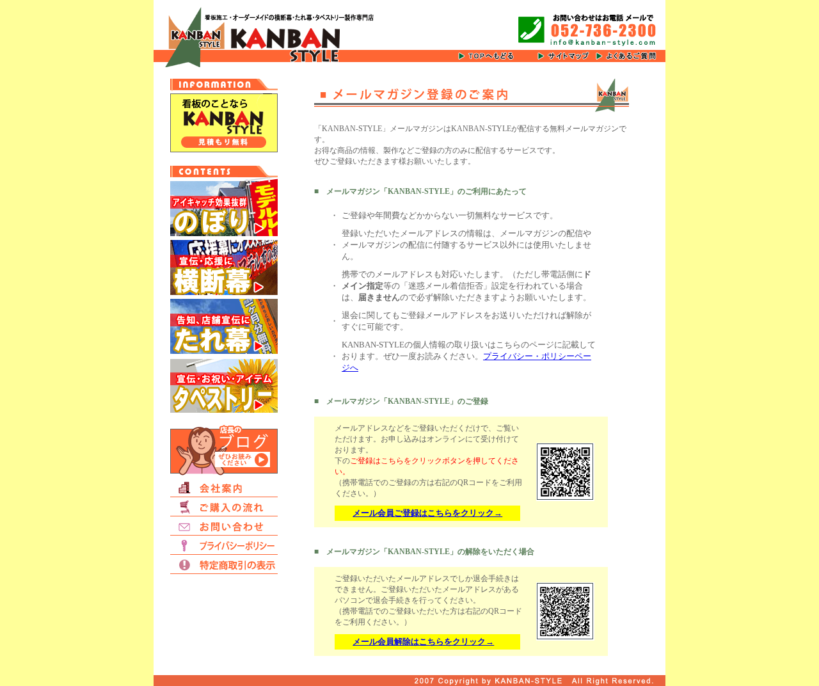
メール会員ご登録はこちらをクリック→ (427, 513)
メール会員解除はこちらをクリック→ (423, 641)
